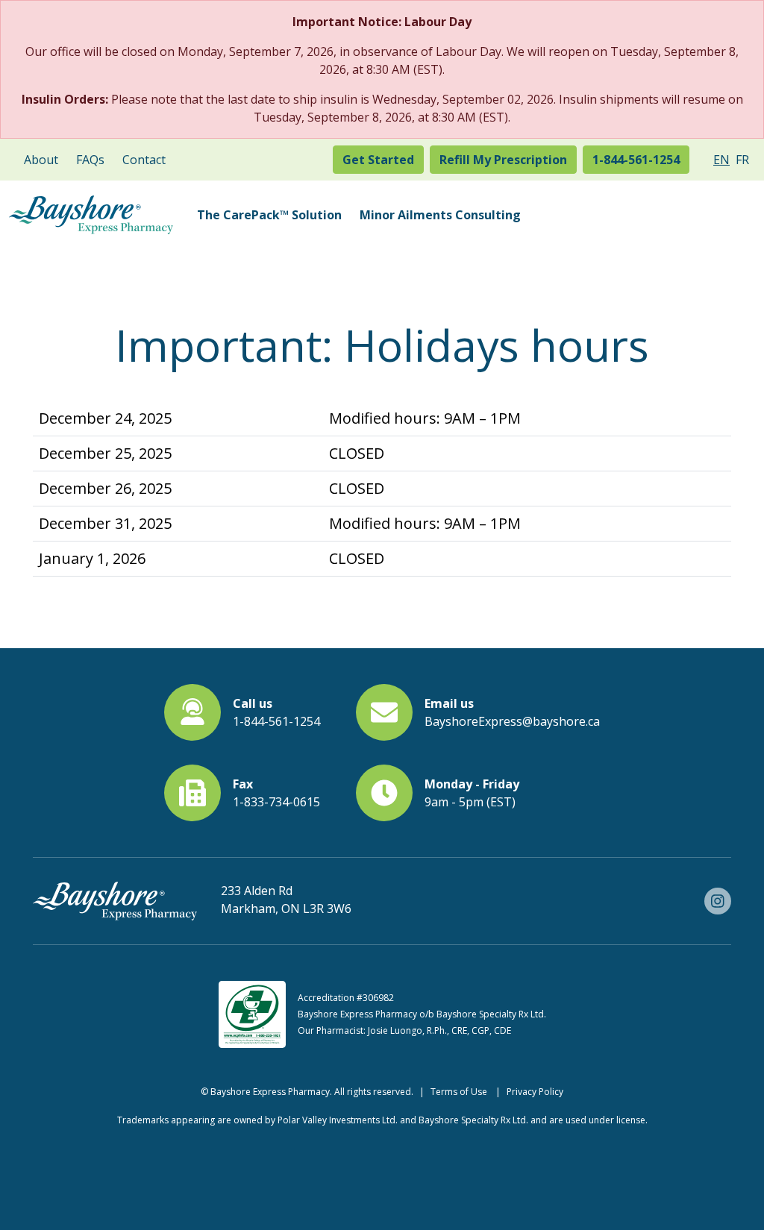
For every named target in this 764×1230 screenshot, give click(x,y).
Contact (144, 159)
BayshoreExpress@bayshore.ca (512, 721)
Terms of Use (458, 1091)
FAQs (90, 159)
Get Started (378, 159)
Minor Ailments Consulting (440, 215)
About (41, 159)
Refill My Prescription (503, 159)
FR (742, 159)
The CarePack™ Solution (269, 215)
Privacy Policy (535, 1091)
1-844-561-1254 (636, 159)
